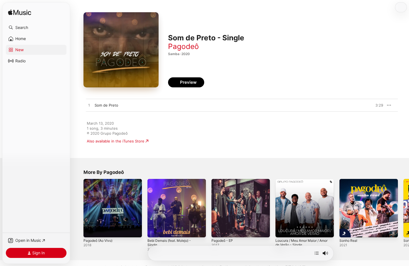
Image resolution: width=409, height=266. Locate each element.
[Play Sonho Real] (346, 230)
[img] (19, 12)
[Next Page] (403, 208)
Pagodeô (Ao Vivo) (99, 181)
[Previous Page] (78, 208)
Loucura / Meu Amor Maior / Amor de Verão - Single (299, 183)
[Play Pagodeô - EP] (218, 230)
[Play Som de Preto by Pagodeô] (89, 105)
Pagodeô (183, 46)
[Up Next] (316, 253)
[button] (36, 27)
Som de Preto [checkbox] (106, 105)
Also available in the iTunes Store (115, 141)
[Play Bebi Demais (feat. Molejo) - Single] (154, 230)
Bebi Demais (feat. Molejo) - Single (171, 183)
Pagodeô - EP (223, 181)
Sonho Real (349, 181)
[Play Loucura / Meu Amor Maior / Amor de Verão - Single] (282, 230)
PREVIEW (377, 105)
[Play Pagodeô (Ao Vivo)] (90, 230)
